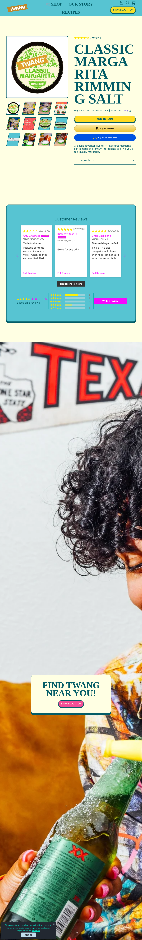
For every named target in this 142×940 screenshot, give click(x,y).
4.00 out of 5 (39, 299)
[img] (30, 231)
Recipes (71, 12)
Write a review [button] (110, 301)
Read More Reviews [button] (71, 283)
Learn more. (36, 931)
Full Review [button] (29, 273)
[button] (127, 3)
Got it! (28, 934)
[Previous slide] (17, 255)
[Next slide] (125, 255)
